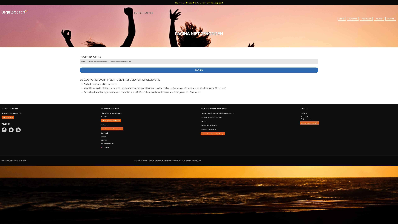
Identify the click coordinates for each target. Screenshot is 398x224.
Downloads (104, 133)
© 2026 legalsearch (140, 160)
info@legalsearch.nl (306, 119)
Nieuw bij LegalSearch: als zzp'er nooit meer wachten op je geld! (199, 3)
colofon (23, 160)
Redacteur (204, 121)
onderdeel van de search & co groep (159, 160)
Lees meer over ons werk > (309, 123)
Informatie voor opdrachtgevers (111, 113)
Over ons (104, 140)
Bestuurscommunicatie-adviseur (211, 117)
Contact (390, 19)
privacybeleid (176, 160)
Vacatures (353, 19)
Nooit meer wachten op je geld (112, 129)
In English (106, 147)
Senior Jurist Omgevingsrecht (11, 113)
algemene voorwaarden (189, 160)
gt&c (199, 160)
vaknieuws (16, 160)
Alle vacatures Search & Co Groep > (213, 134)
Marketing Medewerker (208, 129)
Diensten (379, 19)
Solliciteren (105, 125)
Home (342, 19)
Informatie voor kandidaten (111, 121)
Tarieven (104, 116)
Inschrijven (366, 19)
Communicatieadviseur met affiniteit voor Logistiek (217, 113)
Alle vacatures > (8, 117)
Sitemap (103, 136)
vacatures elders (7, 160)
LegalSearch (14, 12)
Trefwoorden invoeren (90, 56)
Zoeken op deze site (107, 143)
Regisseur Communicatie (209, 125)
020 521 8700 (304, 117)
